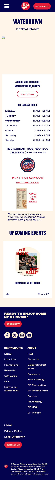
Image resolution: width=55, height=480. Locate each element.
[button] (6, 6)
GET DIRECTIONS (27, 182)
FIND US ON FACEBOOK (27, 178)
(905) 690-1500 (37, 148)
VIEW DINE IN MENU (33, 198)
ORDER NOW (27, 94)
